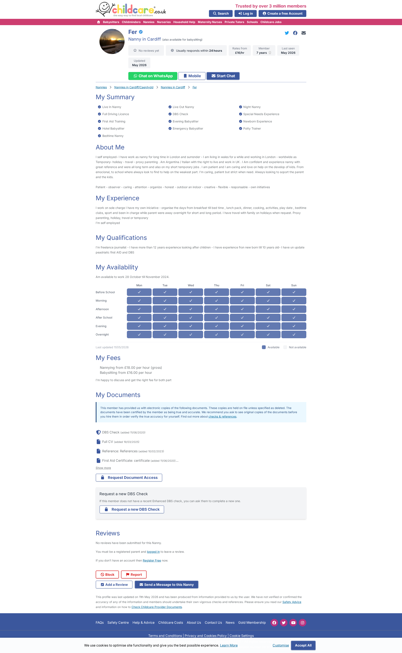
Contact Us (213, 623)
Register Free (152, 560)
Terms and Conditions (165, 636)
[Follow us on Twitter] (283, 622)
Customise (281, 645)
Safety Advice (291, 602)
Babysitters (111, 22)
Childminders (131, 22)
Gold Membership (252, 623)
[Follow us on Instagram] (302, 622)
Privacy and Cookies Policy (206, 636)
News (230, 623)
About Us (194, 623)
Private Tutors (234, 22)
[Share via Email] (303, 33)
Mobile (194, 76)
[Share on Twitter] (287, 33)
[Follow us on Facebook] (274, 622)
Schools (252, 22)
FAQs (100, 623)
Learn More (229, 645)
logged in (153, 551)
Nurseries (164, 22)
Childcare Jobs (271, 22)
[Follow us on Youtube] (293, 622)
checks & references (222, 416)
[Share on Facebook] (296, 33)
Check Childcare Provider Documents (156, 607)
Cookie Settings (241, 636)
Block (109, 574)
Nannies (149, 22)
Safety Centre (118, 623)
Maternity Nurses (210, 22)
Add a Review (116, 584)
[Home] (98, 22)
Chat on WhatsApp (155, 76)
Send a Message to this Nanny (168, 584)
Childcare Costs (170, 623)
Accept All (303, 645)
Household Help (184, 22)
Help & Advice (144, 623)
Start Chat (225, 76)
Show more (103, 467)
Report (136, 574)
